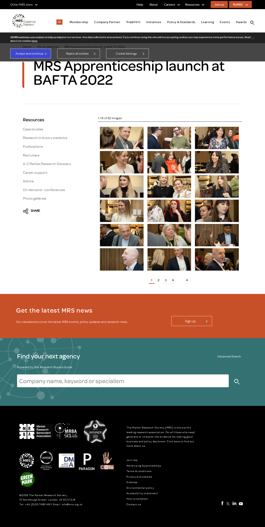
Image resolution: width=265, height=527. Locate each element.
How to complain (137, 498)
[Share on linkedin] (60, 211)
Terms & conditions (139, 471)
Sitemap (131, 482)
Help (140, 4)
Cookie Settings (126, 53)
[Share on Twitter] (27, 211)
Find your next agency (48, 356)
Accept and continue (29, 53)
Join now (132, 459)
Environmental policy (140, 487)
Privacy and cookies (139, 476)
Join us (219, 4)
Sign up (190, 321)
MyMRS (238, 4)
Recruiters (31, 155)
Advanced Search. (229, 356)
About (153, 4)
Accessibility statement (142, 493)
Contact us (133, 504)
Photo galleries (34, 198)
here (34, 41)
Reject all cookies (77, 53)
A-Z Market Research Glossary (47, 163)
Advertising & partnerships (143, 465)
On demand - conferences (44, 189)
